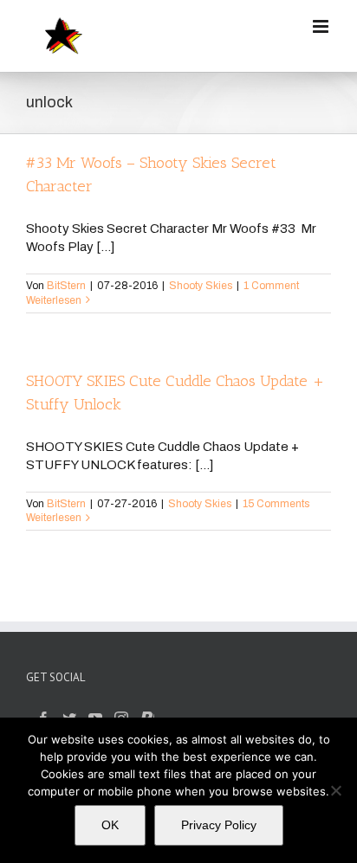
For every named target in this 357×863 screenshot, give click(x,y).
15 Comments (276, 504)
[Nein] (335, 790)
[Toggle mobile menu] (322, 26)
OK (110, 825)
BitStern (66, 286)
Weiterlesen (53, 300)
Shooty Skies (200, 286)
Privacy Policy (218, 825)
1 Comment (271, 286)
